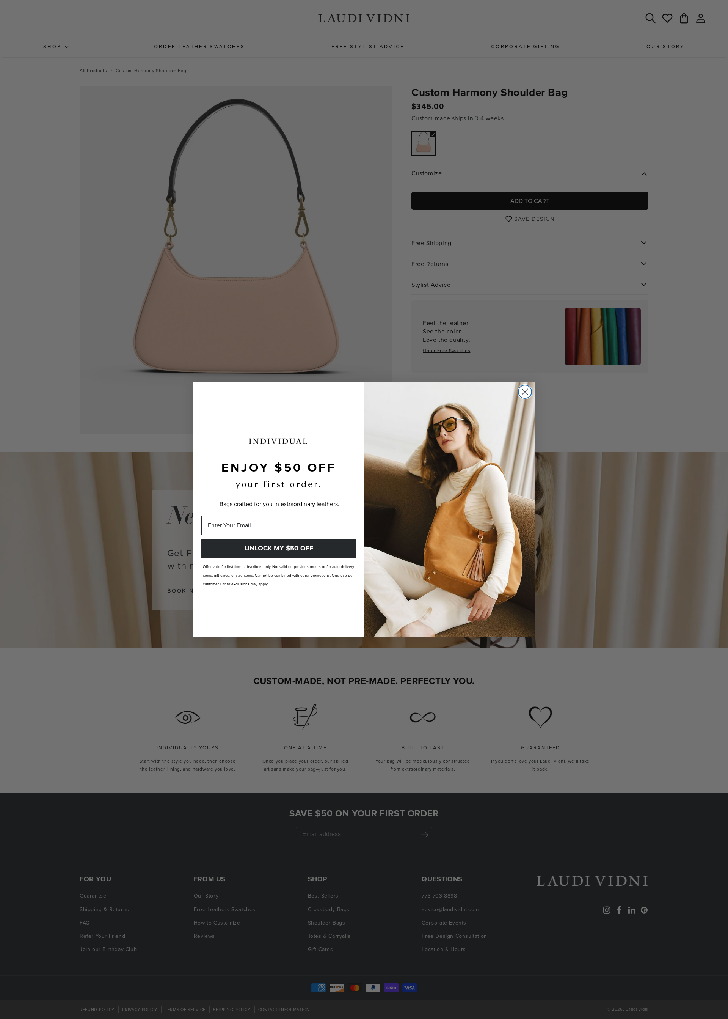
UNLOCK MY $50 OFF (279, 548)
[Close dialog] (525, 391)
